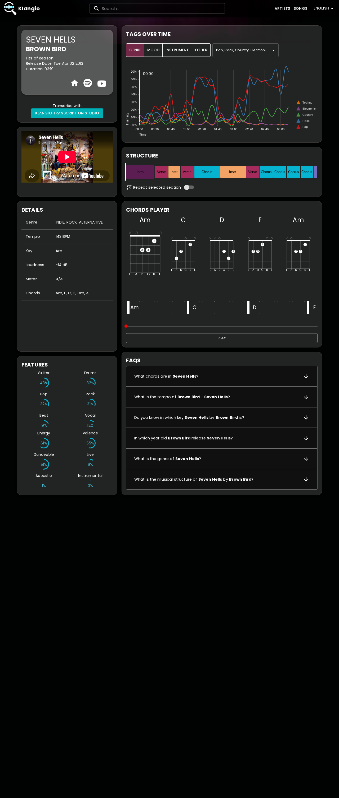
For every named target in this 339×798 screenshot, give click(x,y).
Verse (161, 172)
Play (221, 338)
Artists (282, 8)
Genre (135, 50)
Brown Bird (46, 49)
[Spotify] (87, 83)
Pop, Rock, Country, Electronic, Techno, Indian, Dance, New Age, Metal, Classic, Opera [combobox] (247, 50)
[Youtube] (101, 83)
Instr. (174, 172)
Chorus (207, 172)
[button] (222, 376)
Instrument (177, 50)
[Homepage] (74, 83)
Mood (153, 50)
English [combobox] (321, 8)
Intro (140, 172)
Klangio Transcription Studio (67, 113)
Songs (300, 8)
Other (201, 50)
